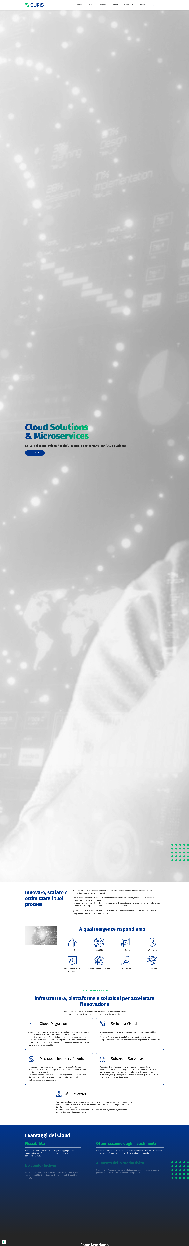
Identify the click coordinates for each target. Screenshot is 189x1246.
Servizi (79, 5)
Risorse (115, 5)
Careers (103, 5)
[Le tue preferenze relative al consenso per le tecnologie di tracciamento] (4, 1242)
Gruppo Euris (128, 5)
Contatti (142, 5)
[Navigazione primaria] (34, 5)
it (151, 5)
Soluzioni (91, 5)
